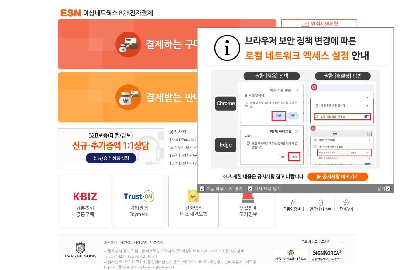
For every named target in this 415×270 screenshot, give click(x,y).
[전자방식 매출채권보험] (193, 201)
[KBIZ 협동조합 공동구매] (85, 201)
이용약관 (156, 242)
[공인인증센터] (294, 204)
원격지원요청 (324, 24)
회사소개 (110, 242)
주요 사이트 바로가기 (316, 242)
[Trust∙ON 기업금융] (139, 201)
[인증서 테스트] (321, 204)
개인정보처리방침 (133, 242)
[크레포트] (248, 201)
